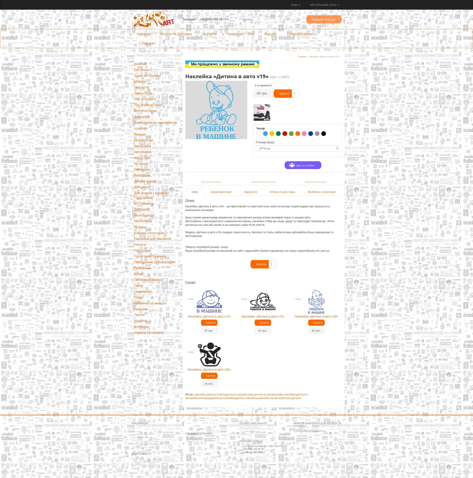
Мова (295, 4)
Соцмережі (143, 291)
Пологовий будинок (150, 256)
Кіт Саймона (144, 203)
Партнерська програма (144, 465)
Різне (138, 274)
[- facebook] (187, 426)
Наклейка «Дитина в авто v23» (209, 369)
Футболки (141, 326)
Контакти (234, 34)
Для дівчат (142, 187)
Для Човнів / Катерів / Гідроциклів (151, 195)
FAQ (251, 34)
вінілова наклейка (284, 394)
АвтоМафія (142, 152)
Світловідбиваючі (148, 279)
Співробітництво (300, 34)
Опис (195, 192)
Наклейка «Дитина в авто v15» (262, 316)
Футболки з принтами (322, 192)
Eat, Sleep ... (143, 69)
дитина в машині (236, 394)
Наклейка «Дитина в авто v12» (209, 316)
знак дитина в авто (260, 394)
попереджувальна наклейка (217, 398)
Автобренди (143, 140)
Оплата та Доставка (175, 34)
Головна (143, 34)
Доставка (137, 431)
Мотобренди (144, 215)
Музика (140, 227)
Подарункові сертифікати (146, 461)
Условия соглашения (143, 437)
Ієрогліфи (141, 116)
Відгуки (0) (250, 192)
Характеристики (221, 192)
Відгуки (269, 34)
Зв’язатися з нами (196, 438)
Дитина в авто (145, 181)
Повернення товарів (143, 447)
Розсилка (245, 434)
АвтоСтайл (142, 158)
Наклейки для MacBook (152, 238)
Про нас (148, 43)
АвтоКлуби (142, 146)
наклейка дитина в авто (209, 394)
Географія (142, 175)
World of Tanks (145, 111)
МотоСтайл (143, 221)
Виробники (138, 458)
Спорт (139, 297)
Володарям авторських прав (147, 443)
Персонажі (142, 250)
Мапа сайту (192, 441)
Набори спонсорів (149, 233)
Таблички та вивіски (150, 303)
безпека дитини (290, 398)
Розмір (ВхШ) (266, 142)
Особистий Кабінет (250, 428)
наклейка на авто (269, 398)
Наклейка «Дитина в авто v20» (316, 316)
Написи (140, 244)
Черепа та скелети (149, 332)
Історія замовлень (250, 431)
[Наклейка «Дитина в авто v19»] (262, 112)
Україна (140, 320)
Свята (138, 285)
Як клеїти (209, 34)
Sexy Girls (141, 87)
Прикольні (142, 268)
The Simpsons (145, 99)
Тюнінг (139, 315)
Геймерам (142, 169)
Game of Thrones (147, 75)
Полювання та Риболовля (154, 262)
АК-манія (141, 163)
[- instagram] (193, 426)
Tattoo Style (143, 93)
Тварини (141, 309)
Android (140, 64)
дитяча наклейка (246, 398)
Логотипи (141, 209)
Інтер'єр (140, 128)
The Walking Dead (148, 105)
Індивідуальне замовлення (155, 122)
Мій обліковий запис (323, 4)
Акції (134, 468)
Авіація (139, 134)
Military (140, 81)
